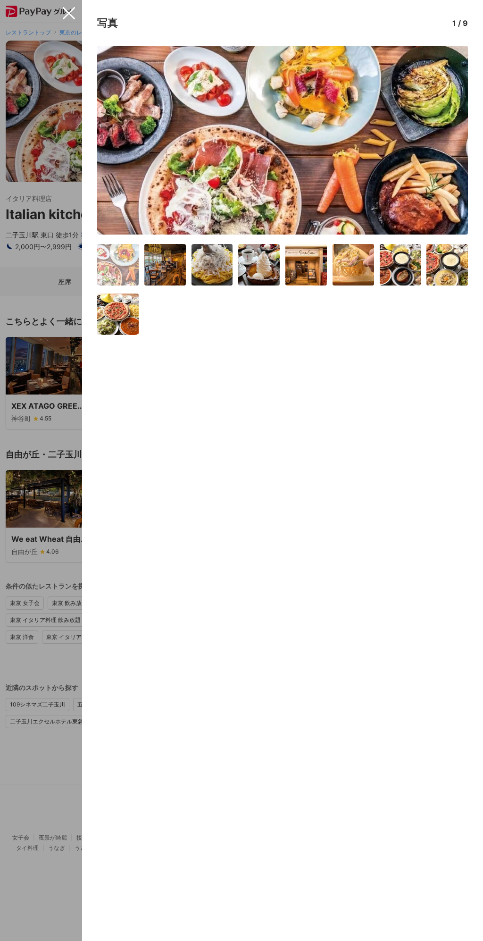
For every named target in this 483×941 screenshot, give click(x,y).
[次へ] (451, 140)
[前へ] (114, 140)
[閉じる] (69, 13)
